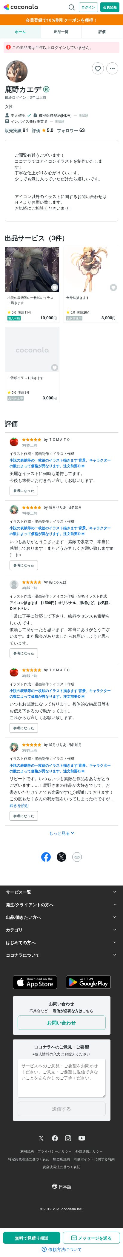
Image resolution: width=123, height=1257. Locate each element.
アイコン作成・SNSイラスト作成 (80, 595)
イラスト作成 (63, 453)
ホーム (20, 31)
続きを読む (19, 805)
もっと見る (59, 833)
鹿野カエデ (23, 89)
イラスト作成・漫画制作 (30, 453)
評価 (102, 31)
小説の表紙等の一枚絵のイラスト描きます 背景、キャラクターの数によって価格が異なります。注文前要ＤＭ (60, 462)
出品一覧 (61, 31)
